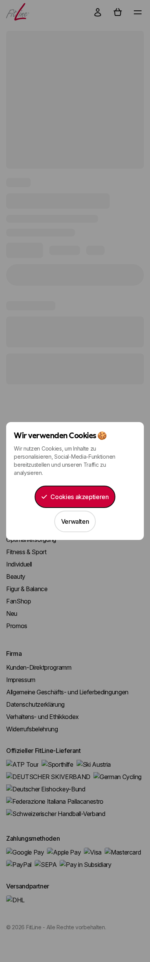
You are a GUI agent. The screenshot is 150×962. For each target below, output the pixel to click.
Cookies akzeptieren (79, 497)
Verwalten (75, 521)
